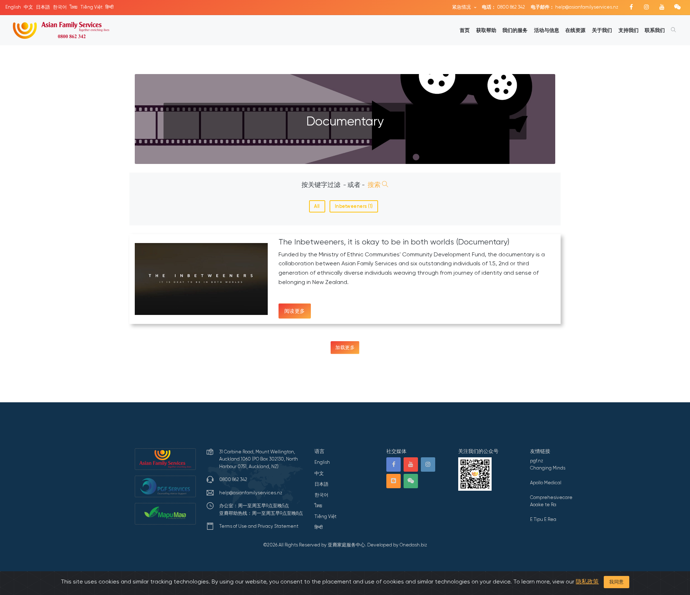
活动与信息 (546, 30)
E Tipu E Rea (543, 519)
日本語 (43, 7)
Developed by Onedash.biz (397, 545)
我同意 (616, 582)
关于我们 (602, 30)
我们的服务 (515, 30)
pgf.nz (536, 460)
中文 (28, 7)
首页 (465, 30)
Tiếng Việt (91, 7)
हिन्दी (109, 7)
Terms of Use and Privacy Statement (258, 526)
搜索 (375, 184)
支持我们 (628, 30)
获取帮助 (486, 30)
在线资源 (575, 30)
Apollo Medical (545, 482)
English (13, 7)
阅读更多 (294, 311)
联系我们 (655, 30)
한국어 (60, 7)
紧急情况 (462, 7)
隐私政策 (587, 581)
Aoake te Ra (543, 504)
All (317, 206)
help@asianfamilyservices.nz (574, 7)
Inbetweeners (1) (354, 206)
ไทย (74, 7)
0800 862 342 (503, 7)
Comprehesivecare (551, 497)
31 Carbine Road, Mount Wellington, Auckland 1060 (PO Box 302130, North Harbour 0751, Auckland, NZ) (258, 459)
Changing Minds (547, 468)
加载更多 (345, 347)
